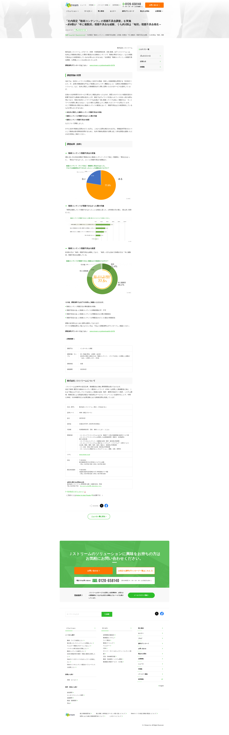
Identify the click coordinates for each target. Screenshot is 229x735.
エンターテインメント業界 (75, 695)
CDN (104, 648)
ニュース (83, 5)
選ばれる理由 (144, 11)
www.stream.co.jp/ (84, 454)
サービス (87, 11)
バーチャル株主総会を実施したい (77, 648)
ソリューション (71, 11)
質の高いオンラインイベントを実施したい (80, 643)
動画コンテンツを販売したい (76, 651)
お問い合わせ (142, 648)
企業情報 (158, 11)
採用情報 (116, 5)
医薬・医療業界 (72, 700)
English (161, 686)
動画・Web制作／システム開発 (112, 659)
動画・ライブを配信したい (75, 640)
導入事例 (101, 11)
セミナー (113, 11)
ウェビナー (106, 645)
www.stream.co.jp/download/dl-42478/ (102, 65)
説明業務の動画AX (109, 635)
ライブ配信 (106, 640)
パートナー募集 (103, 5)
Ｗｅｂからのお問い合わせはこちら (91, 486)
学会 (68, 703)
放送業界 (70, 692)
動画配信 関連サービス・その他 (113, 662)
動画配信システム (108, 637)
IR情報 (91, 5)
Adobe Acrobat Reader (83, 495)
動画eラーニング (108, 643)
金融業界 (70, 698)
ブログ (140, 638)
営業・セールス (72, 680)
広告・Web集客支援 (109, 656)
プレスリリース (80, 35)
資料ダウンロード (128, 11)
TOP (66, 35)
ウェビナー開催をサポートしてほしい (78, 646)
